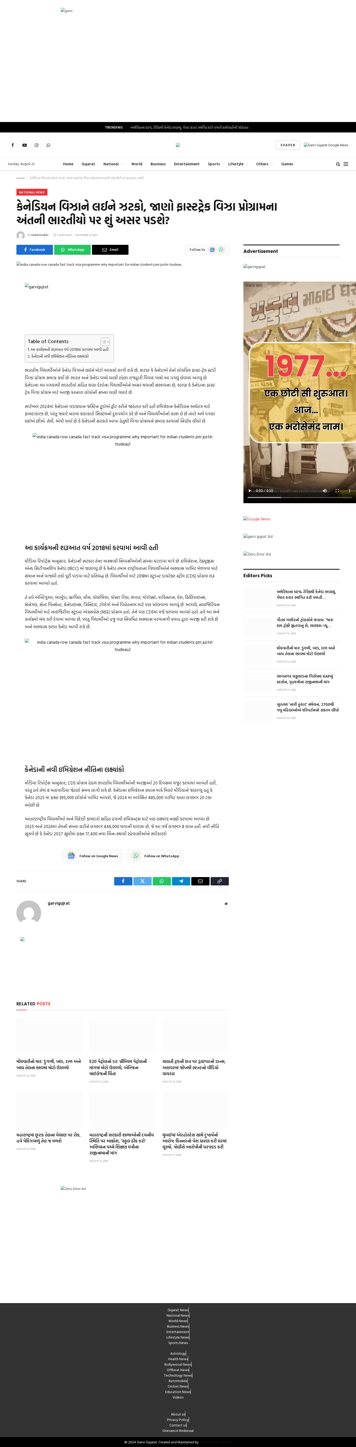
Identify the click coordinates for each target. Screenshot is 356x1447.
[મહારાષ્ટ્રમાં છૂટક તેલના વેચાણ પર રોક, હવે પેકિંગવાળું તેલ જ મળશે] (49, 1109)
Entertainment (187, 164)
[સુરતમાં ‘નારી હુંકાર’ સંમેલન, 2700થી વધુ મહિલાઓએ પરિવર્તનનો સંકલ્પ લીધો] (257, 711)
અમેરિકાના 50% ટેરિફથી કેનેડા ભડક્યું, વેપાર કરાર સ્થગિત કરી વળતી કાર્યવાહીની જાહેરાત (189, 127)
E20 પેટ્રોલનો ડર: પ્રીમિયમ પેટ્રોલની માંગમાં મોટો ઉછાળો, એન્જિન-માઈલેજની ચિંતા (118, 1067)
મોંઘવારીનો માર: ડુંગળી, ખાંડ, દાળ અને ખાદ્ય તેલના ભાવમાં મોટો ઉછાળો (48, 1064)
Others (262, 164)
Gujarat (88, 164)
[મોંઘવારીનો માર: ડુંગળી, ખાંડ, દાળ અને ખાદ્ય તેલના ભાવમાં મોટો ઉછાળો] (49, 1035)
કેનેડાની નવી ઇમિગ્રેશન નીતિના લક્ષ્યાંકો (60, 356)
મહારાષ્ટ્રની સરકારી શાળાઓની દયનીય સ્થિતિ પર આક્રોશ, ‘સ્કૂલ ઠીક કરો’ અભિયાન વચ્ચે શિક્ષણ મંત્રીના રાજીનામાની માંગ (121, 1144)
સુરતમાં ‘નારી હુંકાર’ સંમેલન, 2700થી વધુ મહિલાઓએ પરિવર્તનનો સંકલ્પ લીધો (308, 707)
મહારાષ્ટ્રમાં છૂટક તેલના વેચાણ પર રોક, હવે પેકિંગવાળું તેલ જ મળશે (48, 1138)
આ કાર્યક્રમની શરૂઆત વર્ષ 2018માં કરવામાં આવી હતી (69, 349)
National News (32, 192)
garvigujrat (39, 235)
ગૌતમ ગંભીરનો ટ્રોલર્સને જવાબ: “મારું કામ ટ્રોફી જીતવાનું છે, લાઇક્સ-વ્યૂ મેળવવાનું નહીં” (305, 622)
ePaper (288, 145)
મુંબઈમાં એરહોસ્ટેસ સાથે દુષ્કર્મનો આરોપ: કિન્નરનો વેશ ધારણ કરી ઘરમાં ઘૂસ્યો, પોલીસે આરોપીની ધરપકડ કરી (194, 1141)
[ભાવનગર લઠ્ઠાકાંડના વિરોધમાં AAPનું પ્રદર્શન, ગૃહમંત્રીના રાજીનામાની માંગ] (257, 683)
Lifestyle (235, 164)
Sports (214, 164)
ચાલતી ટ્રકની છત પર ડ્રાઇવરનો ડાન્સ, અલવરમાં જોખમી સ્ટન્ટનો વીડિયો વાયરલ (194, 1067)
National (111, 164)
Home (68, 164)
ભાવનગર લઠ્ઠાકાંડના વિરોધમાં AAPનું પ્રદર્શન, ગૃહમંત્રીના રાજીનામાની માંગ (305, 679)
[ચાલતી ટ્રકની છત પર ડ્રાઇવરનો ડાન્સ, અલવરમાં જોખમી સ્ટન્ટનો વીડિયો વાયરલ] (195, 1035)
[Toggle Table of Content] (102, 341)
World (136, 164)
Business (158, 164)
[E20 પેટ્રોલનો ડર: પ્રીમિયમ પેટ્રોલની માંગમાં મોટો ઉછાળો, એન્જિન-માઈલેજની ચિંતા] (122, 1035)
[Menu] (345, 164)
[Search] (338, 164)
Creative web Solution (215, 1442)
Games (287, 164)
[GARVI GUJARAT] (178, 145)
